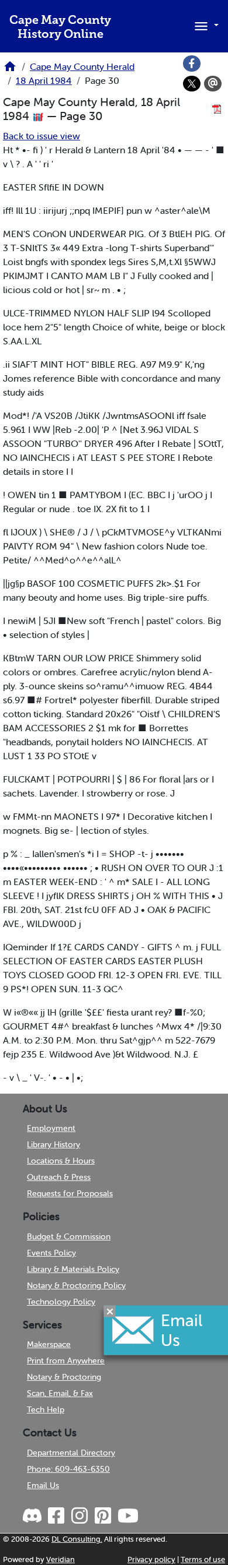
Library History (53, 1144)
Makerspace (49, 1344)
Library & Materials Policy (73, 1269)
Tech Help (45, 1409)
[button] (205, 25)
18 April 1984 (44, 80)
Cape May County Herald (82, 66)
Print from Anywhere (66, 1360)
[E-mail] (213, 84)
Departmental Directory (71, 1452)
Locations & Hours (61, 1160)
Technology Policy (61, 1301)
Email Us (43, 1485)
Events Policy (51, 1252)
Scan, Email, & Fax (60, 1393)
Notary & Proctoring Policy (76, 1285)
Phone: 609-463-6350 (68, 1469)
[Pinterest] (102, 1516)
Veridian (60, 1559)
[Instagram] (79, 1516)
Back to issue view (41, 136)
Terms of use (203, 1559)
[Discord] (33, 1516)
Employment (51, 1128)
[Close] (110, 1311)
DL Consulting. (76, 1539)
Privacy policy (151, 1559)
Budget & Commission (68, 1236)
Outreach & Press (59, 1177)
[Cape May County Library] (10, 70)
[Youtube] (127, 1516)
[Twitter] (192, 84)
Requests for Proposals (70, 1193)
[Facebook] (192, 63)
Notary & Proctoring (64, 1377)
